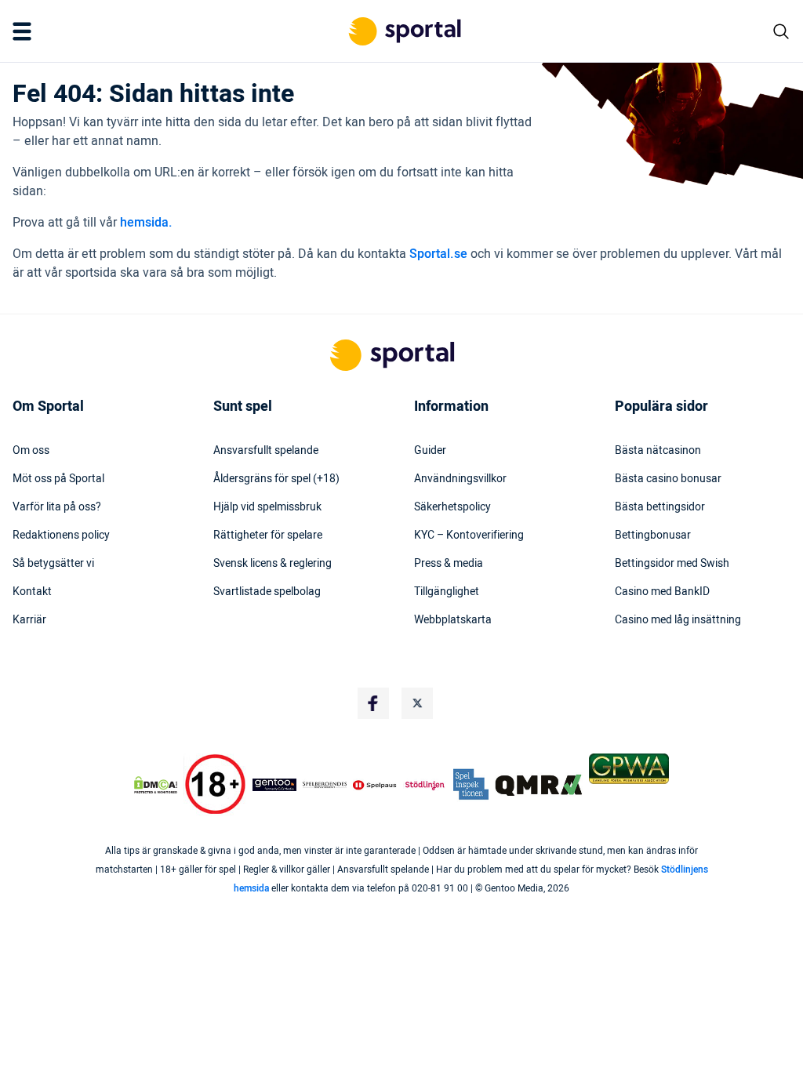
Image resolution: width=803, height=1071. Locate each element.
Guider (430, 451)
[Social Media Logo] (373, 703)
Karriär (29, 620)
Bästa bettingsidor (660, 507)
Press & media (448, 564)
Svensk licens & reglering (272, 564)
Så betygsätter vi (53, 564)
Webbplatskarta (453, 620)
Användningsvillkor (460, 479)
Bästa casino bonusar (668, 479)
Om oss (31, 451)
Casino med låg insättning (678, 620)
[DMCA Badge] (155, 784)
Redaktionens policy (61, 535)
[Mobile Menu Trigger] (25, 31)
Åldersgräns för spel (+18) (276, 479)
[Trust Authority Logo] (274, 784)
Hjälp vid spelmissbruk (267, 507)
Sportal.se (438, 254)
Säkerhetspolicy (452, 507)
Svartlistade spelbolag (267, 592)
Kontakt (32, 592)
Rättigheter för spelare (267, 535)
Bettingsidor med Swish (672, 564)
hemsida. (146, 222)
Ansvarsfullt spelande (265, 451)
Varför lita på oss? (57, 507)
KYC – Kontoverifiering (469, 535)
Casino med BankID (662, 592)
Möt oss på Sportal (58, 479)
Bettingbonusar (653, 535)
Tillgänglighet (446, 592)
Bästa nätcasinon (658, 451)
